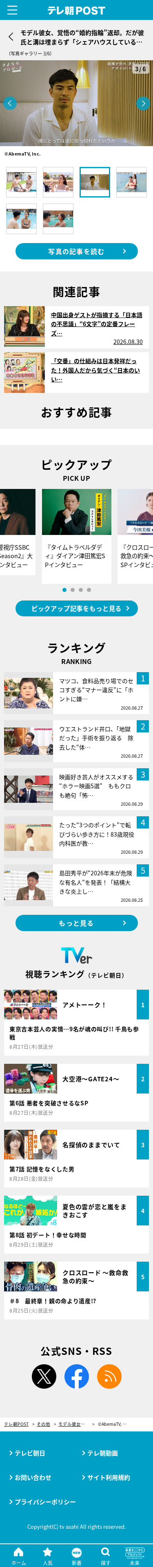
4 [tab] (89, 590)
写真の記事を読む (76, 251)
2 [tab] (73, 590)
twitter (44, 1376)
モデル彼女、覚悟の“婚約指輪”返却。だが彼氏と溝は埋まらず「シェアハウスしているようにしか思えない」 (76, 1424)
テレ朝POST (76, 10)
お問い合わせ (33, 1477)
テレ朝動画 (102, 1453)
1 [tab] (64, 590)
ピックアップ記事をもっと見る (76, 608)
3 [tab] (81, 590)
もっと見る (76, 923)
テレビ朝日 (30, 1453)
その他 (43, 1424)
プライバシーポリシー (45, 1501)
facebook (76, 1376)
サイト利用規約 (108, 1477)
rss (109, 1376)
